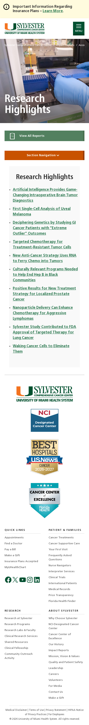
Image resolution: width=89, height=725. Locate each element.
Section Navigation (42, 155)
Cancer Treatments (61, 537)
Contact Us (56, 692)
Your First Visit (58, 549)
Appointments (14, 537)
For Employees (56, 714)
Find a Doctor (13, 543)
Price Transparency (61, 595)
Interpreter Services (62, 571)
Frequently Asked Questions (60, 557)
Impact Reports (59, 650)
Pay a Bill (10, 549)
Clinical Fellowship (16, 648)
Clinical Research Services (21, 636)
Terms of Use (36, 710)
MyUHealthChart (15, 567)
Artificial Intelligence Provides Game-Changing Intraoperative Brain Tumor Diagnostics (45, 195)
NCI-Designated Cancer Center (64, 626)
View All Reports (31, 135)
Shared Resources (16, 642)
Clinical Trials (57, 577)
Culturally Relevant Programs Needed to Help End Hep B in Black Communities (45, 275)
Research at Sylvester (18, 618)
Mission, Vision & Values (64, 656)
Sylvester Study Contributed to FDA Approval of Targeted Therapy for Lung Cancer (44, 332)
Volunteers (56, 680)
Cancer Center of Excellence (60, 636)
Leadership (56, 668)
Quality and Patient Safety (66, 662)
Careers (54, 674)
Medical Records (59, 589)
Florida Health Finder (62, 601)
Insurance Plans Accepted (21, 561)
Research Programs (17, 624)
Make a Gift (12, 555)
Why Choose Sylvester (63, 618)
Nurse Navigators (60, 565)
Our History (56, 644)
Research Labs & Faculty (20, 630)
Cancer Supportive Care (64, 543)
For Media (55, 686)
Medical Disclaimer (16, 710)
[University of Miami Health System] (24, 28)
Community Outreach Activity (19, 656)
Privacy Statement (56, 710)
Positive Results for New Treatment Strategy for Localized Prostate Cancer (44, 294)
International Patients (63, 583)
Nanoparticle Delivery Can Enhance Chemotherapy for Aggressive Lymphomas (43, 313)
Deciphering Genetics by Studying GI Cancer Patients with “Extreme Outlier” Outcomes (44, 228)
